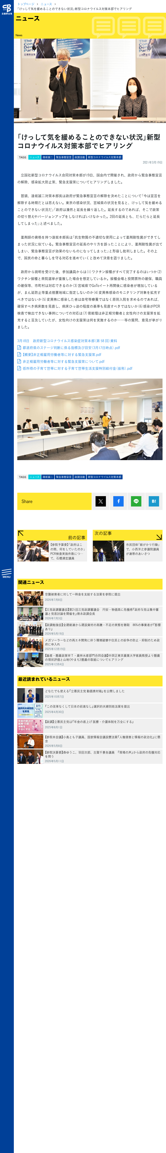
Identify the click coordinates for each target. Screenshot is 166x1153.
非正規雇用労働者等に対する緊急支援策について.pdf (63, 361)
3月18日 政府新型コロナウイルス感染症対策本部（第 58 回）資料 (67, 340)
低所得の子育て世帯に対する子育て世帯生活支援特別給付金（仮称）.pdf (77, 368)
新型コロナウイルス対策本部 (104, 157)
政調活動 (80, 157)
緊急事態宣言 (64, 157)
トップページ (25, 4)
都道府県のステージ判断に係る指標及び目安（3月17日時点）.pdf (71, 347)
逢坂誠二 (48, 157)
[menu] (7, 573)
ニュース (46, 4)
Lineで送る (136, 501)
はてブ (154, 501)
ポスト (101, 501)
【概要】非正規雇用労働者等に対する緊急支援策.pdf (62, 354)
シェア (118, 501)
